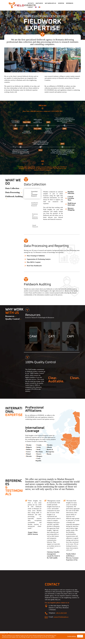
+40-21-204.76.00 (61, 613)
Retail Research (35, 226)
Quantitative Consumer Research (34, 194)
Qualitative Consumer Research (34, 204)
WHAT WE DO (39, 3)
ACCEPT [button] (80, 636)
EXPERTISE (61, 3)
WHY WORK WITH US (50, 3)
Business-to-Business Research (35, 216)
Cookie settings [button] (71, 636)
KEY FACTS (31, 3)
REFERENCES (69, 3)
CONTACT (30, 7)
